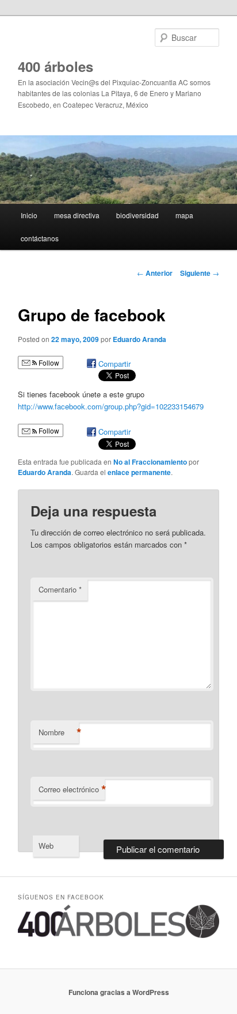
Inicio (29, 215)
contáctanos (40, 238)
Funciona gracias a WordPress (118, 992)
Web (46, 845)
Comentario (60, 589)
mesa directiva (77, 215)
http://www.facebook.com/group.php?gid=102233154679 (111, 406)
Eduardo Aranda (139, 339)
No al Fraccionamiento (150, 462)
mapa (184, 215)
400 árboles (55, 66)
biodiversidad (137, 215)
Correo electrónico (72, 789)
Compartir (114, 363)
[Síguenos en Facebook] (118, 935)
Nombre (59, 732)
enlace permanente (139, 472)
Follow (48, 362)
